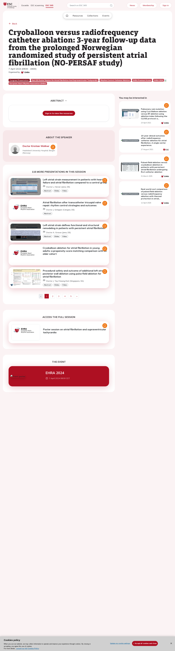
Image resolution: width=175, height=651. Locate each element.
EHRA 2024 (55, 373)
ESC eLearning (37, 5)
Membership (148, 5)
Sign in (166, 5)
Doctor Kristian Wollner (35, 146)
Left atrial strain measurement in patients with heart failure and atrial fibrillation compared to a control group (75, 181)
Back (14, 23)
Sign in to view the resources (59, 113)
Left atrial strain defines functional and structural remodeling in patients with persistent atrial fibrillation (74, 227)
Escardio (25, 5)
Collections (92, 15)
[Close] (171, 643)
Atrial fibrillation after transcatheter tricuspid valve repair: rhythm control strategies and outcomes (72, 204)
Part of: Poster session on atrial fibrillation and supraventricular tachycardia (64, 80)
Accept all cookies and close (146, 643)
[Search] (111, 6)
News (132, 5)
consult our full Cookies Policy (27, 648)
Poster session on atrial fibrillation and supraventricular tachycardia (74, 331)
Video (64, 191)
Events (105, 15)
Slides (56, 191)
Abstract (47, 191)
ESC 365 (49, 5)
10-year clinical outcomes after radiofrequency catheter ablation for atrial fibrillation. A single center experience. (154, 140)
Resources (78, 15)
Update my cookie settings (120, 643)
